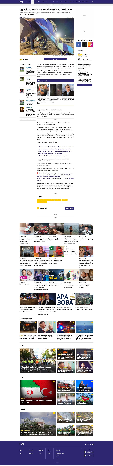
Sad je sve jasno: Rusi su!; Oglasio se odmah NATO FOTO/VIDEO (55, 151)
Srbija (59, 399)
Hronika (60, 416)
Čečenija (64, 199)
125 (23, 100)
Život (21, 453)
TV (48, 450)
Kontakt (57, 458)
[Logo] (21, 2)
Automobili (41, 452)
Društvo (79, 416)
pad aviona (51, 199)
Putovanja (31, 450)
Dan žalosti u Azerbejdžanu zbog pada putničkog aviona (53, 155)
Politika (79, 353)
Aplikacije (58, 455)
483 (23, 67)
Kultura (30, 452)
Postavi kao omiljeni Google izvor (52, 59)
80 (23, 77)
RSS (56, 456)
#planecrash (50, 176)
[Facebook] (78, 44)
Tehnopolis (41, 450)
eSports (40, 449)
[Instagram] (90, 44)
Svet (21, 17)
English (49, 452)
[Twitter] (84, 44)
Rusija (39, 199)
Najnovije (28, 1)
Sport (21, 450)
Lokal (40, 453)
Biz (20, 452)
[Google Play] (88, 452)
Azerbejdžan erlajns (42, 201)
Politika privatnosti (60, 453)
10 (35, 322)
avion (45, 199)
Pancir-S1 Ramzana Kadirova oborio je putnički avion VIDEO (55, 149)
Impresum (58, 450)
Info (20, 449)
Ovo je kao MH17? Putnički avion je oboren (50, 153)
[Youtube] (92, 444)
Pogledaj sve (84, 85)
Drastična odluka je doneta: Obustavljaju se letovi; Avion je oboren (56, 147)
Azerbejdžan (58, 199)
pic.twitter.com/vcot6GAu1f (44, 178)
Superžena (31, 453)
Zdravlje (31, 449)
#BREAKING (67, 175)
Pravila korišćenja (60, 452)
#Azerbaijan (57, 176)
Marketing (58, 449)
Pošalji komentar (69, 208)
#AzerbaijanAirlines (42, 176)
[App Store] (88, 455)
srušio (65, 71)
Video (49, 449)
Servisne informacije (25, 430)
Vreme (49, 453)
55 (23, 89)
